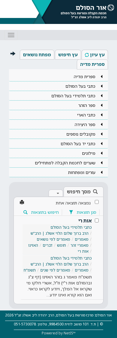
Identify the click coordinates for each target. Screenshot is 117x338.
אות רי (85, 220)
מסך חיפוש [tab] (79, 191)
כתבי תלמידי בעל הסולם (71, 227)
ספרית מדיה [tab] (92, 64)
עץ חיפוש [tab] (68, 54)
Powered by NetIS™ (59, 333)
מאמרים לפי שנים (55, 270)
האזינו (33, 245)
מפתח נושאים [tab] (37, 54)
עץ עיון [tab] (97, 54)
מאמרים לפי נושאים (53, 239)
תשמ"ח (30, 270)
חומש (61, 245)
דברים (47, 245)
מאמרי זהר (79, 245)
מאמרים (81, 239)
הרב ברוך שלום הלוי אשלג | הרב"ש (59, 233)
